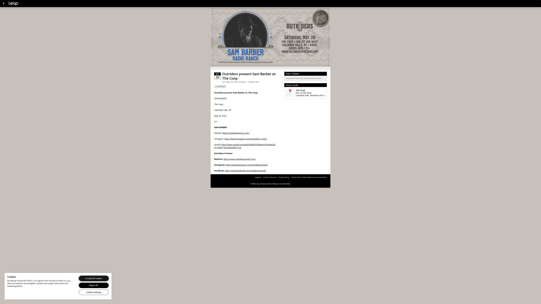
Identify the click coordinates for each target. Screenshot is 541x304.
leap (23, 3)
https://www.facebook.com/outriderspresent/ (245, 170)
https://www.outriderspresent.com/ (240, 159)
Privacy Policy (284, 177)
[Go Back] (3, 3)
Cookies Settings (93, 292)
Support (258, 177)
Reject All (93, 285)
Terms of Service (270, 177)
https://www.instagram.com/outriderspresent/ (247, 165)
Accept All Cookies (93, 278)
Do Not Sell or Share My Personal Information (309, 177)
